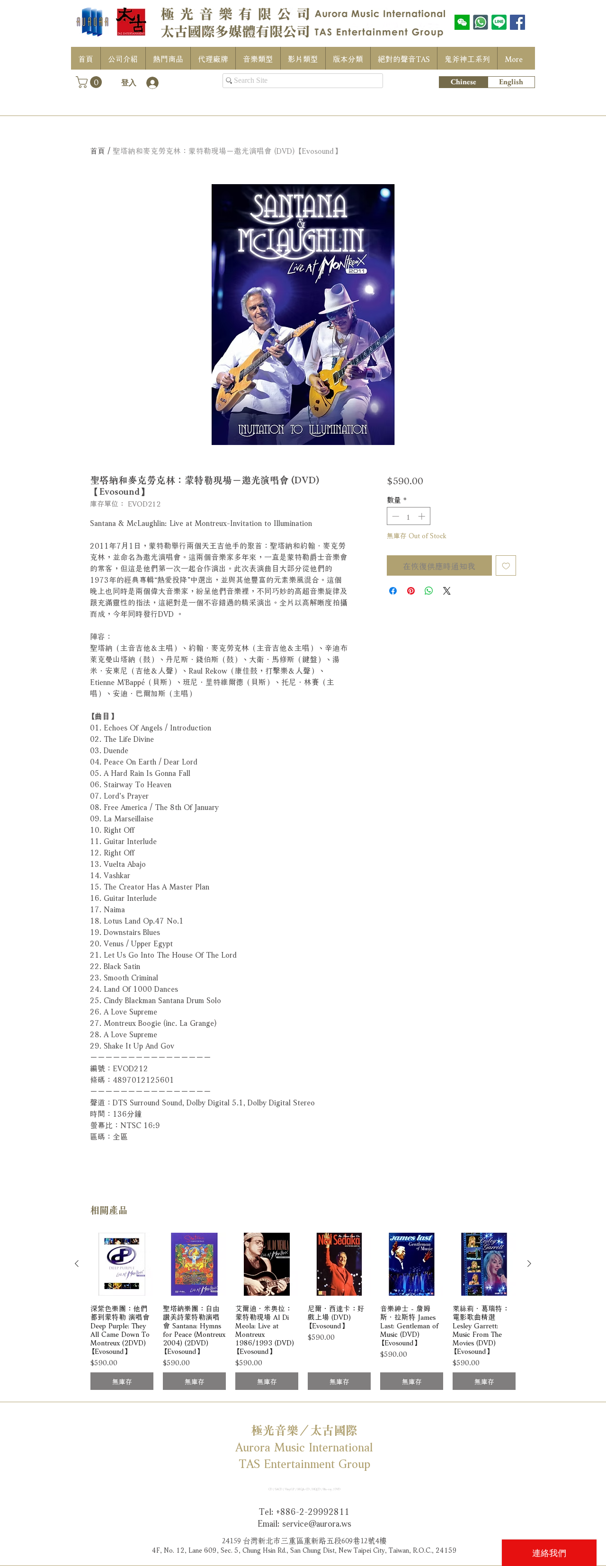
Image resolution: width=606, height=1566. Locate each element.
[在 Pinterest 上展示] (411, 590)
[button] (90, 82)
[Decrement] (394, 516)
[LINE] (499, 22)
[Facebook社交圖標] (517, 22)
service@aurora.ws (316, 1522)
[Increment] (422, 516)
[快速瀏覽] (121, 1264)
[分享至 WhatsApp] (429, 590)
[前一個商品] (76, 1263)
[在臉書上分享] (393, 590)
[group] (303, 1311)
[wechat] (462, 22)
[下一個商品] (529, 1263)
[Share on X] (447, 590)
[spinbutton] (408, 516)
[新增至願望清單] (506, 565)
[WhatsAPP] (480, 22)
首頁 (97, 150)
